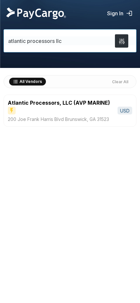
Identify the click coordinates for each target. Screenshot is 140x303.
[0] (121, 40)
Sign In (115, 13)
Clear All (120, 81)
